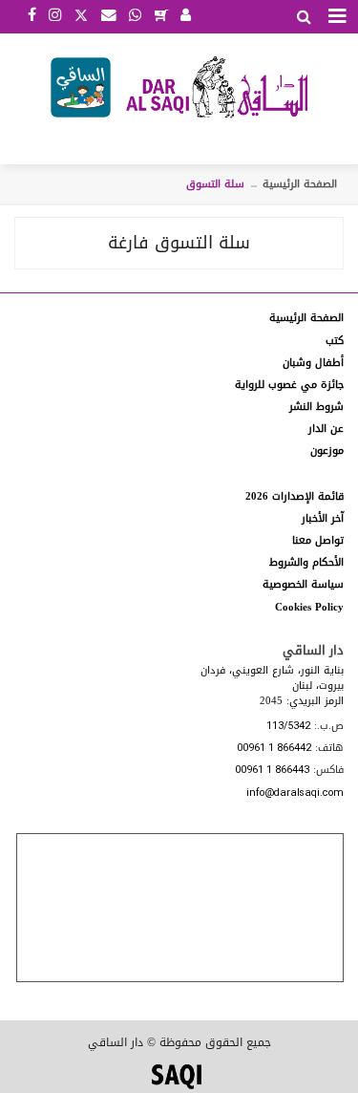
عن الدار (326, 428)
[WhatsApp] (135, 16)
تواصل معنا (318, 540)
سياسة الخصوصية (303, 584)
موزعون (327, 450)
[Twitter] (81, 13)
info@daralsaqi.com (295, 793)
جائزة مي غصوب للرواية (289, 385)
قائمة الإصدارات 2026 (294, 496)
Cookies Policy (309, 607)
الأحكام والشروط (306, 562)
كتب (335, 341)
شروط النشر (316, 406)
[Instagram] (55, 16)
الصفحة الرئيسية (300, 184)
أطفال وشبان (313, 363)
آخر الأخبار (323, 518)
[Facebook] (32, 16)
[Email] (108, 16)
